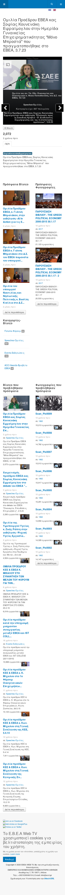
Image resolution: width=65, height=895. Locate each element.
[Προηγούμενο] (5, 108)
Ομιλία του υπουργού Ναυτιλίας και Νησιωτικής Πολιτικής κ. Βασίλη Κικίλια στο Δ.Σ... (16, 294)
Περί (7, 143)
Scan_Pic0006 (44, 471)
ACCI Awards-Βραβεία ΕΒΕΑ (16, 367)
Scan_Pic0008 (44, 432)
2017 (41, 228)
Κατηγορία (22, 108)
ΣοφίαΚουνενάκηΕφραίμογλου (18, 153)
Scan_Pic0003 (44, 528)
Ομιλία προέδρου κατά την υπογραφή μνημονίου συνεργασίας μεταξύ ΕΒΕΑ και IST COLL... (16, 628)
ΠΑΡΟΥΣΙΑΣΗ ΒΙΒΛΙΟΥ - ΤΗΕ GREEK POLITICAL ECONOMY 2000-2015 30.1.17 (49, 216)
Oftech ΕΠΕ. (49, 878)
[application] (32, 76)
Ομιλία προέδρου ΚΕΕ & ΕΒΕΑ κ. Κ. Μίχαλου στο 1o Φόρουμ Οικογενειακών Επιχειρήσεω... (14, 678)
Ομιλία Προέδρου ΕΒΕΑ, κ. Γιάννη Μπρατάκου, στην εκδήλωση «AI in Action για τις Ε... (14, 215)
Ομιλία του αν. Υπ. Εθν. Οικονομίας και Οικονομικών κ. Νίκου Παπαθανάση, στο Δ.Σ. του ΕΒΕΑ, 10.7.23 (36, 95)
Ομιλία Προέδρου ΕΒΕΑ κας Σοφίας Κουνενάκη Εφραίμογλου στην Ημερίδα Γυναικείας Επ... (16, 422)
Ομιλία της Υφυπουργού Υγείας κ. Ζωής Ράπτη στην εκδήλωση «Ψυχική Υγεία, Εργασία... (16, 529)
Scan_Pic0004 (44, 509)
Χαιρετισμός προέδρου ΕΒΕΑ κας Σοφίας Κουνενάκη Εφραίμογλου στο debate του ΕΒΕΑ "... (15, 479)
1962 (41, 421)
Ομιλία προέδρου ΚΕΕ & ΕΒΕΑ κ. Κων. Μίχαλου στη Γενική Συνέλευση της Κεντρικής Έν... (15, 770)
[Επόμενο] (59, 108)
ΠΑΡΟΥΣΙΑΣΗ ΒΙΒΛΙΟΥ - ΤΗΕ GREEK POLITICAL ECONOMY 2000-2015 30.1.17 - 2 (49, 270)
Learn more (15, 854)
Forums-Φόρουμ (14, 330)
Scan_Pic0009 (44, 413)
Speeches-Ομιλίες (32, 104)
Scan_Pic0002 (44, 547)
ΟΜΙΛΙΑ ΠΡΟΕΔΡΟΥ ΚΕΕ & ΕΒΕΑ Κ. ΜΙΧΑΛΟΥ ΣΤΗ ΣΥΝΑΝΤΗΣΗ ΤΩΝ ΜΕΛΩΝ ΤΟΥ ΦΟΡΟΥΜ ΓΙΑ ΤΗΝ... (16, 575)
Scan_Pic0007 (44, 452)
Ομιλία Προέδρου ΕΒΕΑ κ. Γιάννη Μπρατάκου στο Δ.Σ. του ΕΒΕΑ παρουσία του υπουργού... (15, 253)
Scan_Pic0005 (44, 490)
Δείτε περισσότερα (14, 312)
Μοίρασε (9, 128)
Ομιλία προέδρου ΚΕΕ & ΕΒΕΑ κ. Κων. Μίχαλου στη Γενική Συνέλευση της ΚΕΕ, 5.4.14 (15, 726)
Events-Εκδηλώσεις (14, 354)
